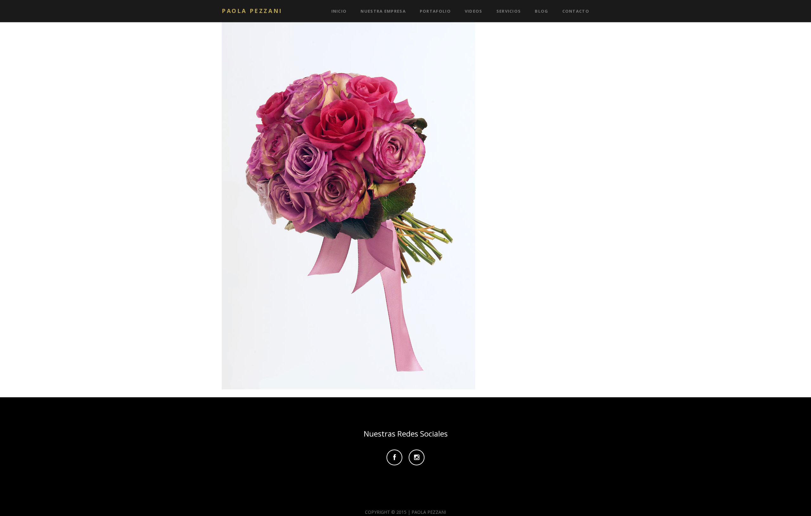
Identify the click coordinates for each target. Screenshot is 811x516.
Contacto (575, 11)
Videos (473, 11)
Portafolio (435, 11)
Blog (541, 11)
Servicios (508, 11)
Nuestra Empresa (383, 11)
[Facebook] (394, 458)
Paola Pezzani (252, 11)
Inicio (339, 11)
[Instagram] (417, 458)
